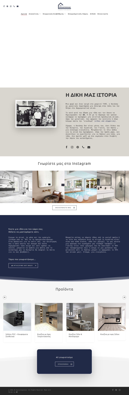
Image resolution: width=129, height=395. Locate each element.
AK (17, 392)
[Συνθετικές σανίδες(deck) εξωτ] (80, 187)
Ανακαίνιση (34, 14)
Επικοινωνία (103, 14)
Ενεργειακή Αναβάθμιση (53, 14)
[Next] (124, 297)
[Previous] (5, 297)
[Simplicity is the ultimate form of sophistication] (48, 187)
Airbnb (93, 14)
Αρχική (24, 14)
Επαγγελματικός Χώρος (78, 14)
